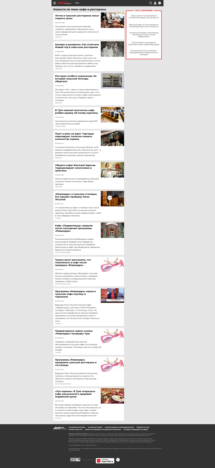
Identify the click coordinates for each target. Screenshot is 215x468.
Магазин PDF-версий (95, 427)
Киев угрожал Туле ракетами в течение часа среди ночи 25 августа (144, 17)
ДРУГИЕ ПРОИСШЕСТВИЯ (62, 252)
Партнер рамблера (88, 459)
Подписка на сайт (143, 427)
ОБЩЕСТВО (58, 37)
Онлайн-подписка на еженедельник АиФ (119, 427)
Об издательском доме (77, 427)
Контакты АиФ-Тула (75, 429)
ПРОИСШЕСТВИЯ (60, 126)
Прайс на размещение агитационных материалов (103, 429)
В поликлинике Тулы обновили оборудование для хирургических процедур (144, 52)
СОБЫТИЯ (58, 218)
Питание (58, 418)
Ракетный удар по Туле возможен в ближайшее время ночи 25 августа (144, 26)
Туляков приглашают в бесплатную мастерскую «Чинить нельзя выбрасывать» (143, 35)
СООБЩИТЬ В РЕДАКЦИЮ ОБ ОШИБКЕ (136, 429)
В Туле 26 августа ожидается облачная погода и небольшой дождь (143, 44)
